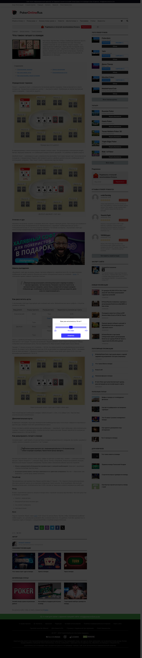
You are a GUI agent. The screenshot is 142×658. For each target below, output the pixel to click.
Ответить (71, 335)
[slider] (71, 327)
